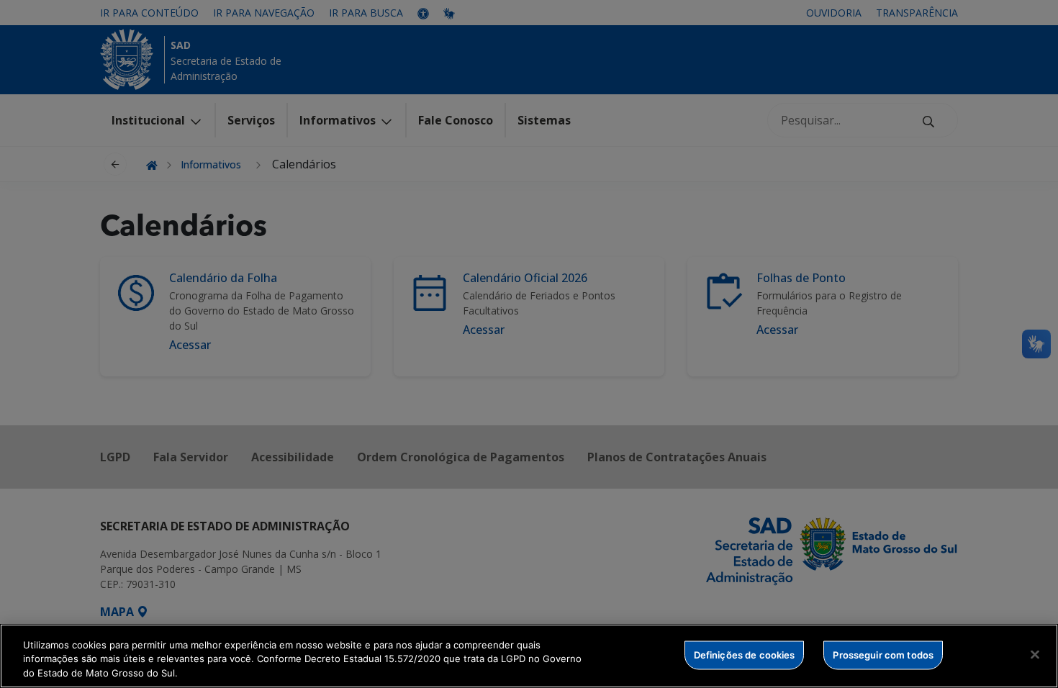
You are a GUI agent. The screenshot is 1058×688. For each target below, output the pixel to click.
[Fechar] (1035, 654)
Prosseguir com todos (883, 654)
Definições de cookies (744, 654)
